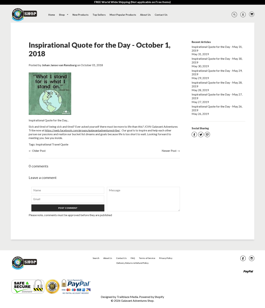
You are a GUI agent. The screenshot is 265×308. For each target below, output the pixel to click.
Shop (62, 14)
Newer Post (169, 150)
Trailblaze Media (127, 296)
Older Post (39, 150)
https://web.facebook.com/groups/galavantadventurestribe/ (82, 130)
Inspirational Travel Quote (52, 144)
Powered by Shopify (151, 296)
